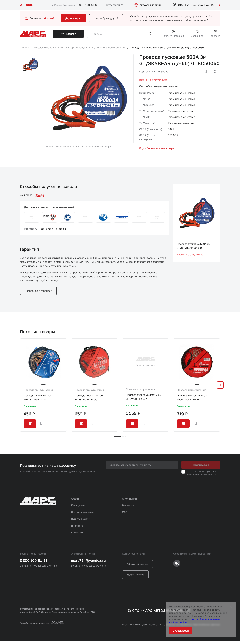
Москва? (49, 18)
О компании (129, 498)
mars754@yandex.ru (88, 560)
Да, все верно (73, 18)
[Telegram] (196, 76)
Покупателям (112, 4)
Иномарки (77, 525)
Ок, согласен (181, 630)
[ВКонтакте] (201, 76)
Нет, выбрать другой (106, 18)
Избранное (197, 35)
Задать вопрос (135, 574)
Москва (39, 194)
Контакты (77, 532)
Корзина (215, 35)
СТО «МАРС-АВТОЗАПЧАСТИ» (196, 4)
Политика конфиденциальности (141, 624)
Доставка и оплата (82, 512)
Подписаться (201, 464)
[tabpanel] (43, 384)
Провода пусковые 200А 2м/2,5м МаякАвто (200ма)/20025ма (38, 398)
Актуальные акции (151, 4)
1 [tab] (117, 436)
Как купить (78, 505)
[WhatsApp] (212, 76)
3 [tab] (125, 436)
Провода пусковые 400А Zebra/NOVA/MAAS (192, 397)
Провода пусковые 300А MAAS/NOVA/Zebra (89, 397)
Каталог (71, 33)
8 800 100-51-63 (87, 5)
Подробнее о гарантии (38, 290)
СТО (124, 512)
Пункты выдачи (80, 518)
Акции (75, 498)
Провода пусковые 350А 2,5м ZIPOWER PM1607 (143, 396)
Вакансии (128, 505)
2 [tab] (123, 436)
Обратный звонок (137, 563)
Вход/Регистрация (173, 35)
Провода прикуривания (38, 389)
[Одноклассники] (207, 76)
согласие (196, 471)
